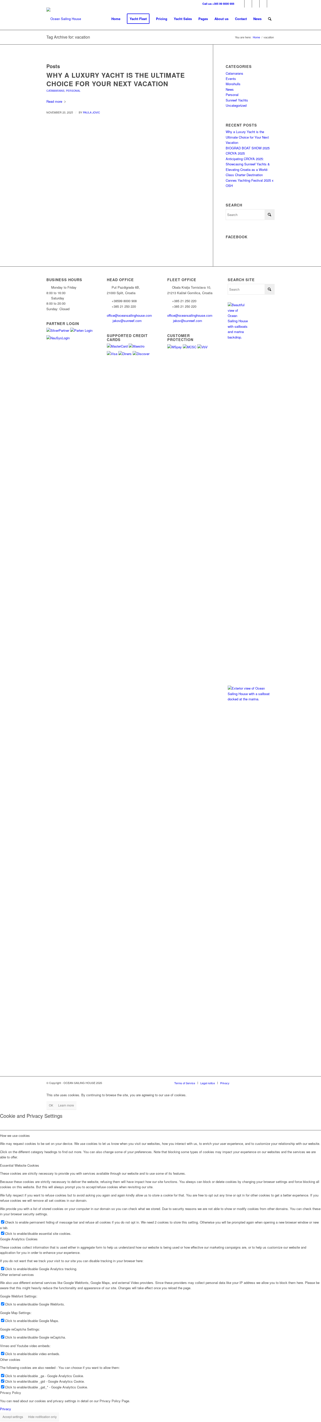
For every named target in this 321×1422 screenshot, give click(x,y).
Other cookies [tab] (10, 1359)
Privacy (5, 1408)
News (230, 89)
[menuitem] (116, 19)
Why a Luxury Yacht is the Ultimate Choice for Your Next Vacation (115, 79)
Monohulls (233, 83)
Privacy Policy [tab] (10, 1392)
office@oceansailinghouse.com (130, 315)
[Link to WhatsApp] (271, 4)
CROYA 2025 (235, 153)
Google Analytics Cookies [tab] (19, 1239)
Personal (73, 90)
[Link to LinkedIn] (263, 4)
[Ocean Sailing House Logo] (63, 19)
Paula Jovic (91, 112)
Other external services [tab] (17, 1274)
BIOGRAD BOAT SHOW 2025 (248, 148)
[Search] (270, 19)
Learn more (66, 1105)
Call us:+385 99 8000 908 (218, 4)
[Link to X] (255, 4)
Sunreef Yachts (237, 100)
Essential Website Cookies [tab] (19, 1165)
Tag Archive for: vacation (68, 37)
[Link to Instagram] (240, 4)
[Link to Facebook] (248, 4)
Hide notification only (42, 1416)
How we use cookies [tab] (15, 1135)
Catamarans (55, 90)
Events (231, 78)
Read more (54, 101)
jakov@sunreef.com (128, 320)
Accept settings (13, 1416)
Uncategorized (236, 105)
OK (51, 1105)
